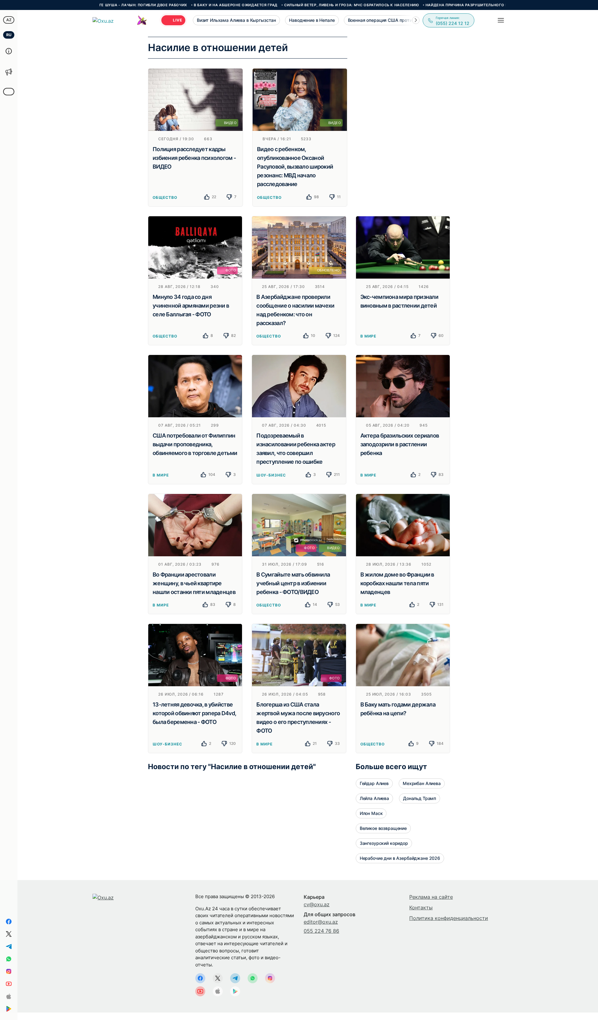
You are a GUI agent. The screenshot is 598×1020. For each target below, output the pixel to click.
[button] (416, 20)
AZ (9, 19)
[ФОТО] (195, 247)
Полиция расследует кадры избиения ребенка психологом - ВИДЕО (194, 158)
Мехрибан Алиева (422, 783)
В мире (368, 336)
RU (9, 34)
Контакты (421, 907)
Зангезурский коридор (384, 843)
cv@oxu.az (317, 904)
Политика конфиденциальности (448, 918)
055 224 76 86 (321, 931)
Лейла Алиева (374, 798)
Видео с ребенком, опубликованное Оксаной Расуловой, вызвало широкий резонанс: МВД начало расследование (295, 166)
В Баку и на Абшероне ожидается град (200, 5)
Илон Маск (371, 813)
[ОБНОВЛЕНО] (299, 247)
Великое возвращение (383, 828)
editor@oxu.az (321, 922)
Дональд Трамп (419, 798)
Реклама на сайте (431, 897)
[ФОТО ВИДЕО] (299, 524)
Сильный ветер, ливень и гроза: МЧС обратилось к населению (316, 5)
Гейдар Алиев (374, 783)
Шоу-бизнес (271, 475)
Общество (165, 197)
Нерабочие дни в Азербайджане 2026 (400, 858)
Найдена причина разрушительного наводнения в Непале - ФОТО (461, 5)
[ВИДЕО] (195, 99)
